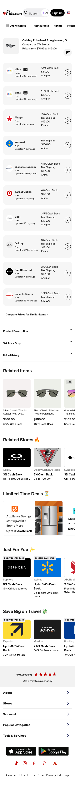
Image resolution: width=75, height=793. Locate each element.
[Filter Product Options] (67, 52)
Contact (11, 774)
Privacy (51, 774)
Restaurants (41, 26)
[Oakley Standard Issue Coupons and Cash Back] (47, 464)
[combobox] (36, 13)
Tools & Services (14, 735)
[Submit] (26, 13)
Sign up (57, 13)
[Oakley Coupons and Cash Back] (17, 464)
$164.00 (46, 144)
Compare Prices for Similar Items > (27, 314)
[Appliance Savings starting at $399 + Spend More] (32, 518)
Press (40, 774)
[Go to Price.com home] (12, 13)
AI (46, 13)
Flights (58, 26)
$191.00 (45, 122)
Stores (7, 703)
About (7, 692)
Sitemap (63, 774)
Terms (30, 774)
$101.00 (45, 95)
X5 (25, 69)
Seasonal (9, 714)
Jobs (21, 774)
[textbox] (68, 13)
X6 (25, 92)
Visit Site (67, 72)
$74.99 (45, 72)
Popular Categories (16, 724)
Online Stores (18, 26)
